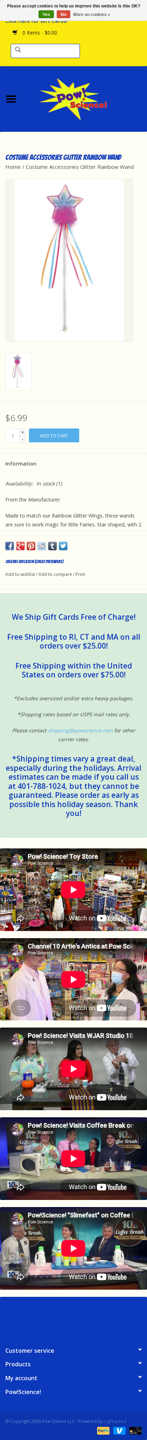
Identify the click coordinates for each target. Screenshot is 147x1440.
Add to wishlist (20, 574)
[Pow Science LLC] (84, 98)
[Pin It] (31, 546)
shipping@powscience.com (80, 730)
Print (80, 574)
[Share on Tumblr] (52, 546)
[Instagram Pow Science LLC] (99, 1318)
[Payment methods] (103, 1430)
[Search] (18, 50)
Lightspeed (115, 1421)
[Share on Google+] (20, 546)
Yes (46, 14)
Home (13, 166)
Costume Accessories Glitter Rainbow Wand (80, 166)
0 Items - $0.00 (39, 32)
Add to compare (56, 574)
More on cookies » (91, 14)
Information (20, 463)
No (63, 14)
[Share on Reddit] (41, 546)
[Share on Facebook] (9, 546)
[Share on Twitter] (63, 546)
